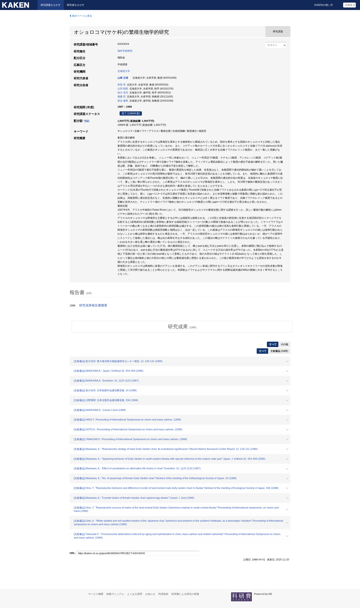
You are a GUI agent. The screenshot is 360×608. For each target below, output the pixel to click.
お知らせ (150, 594)
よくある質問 (134, 594)
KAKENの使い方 (323, 5)
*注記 (86, 121)
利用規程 (163, 594)
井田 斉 (122, 84)
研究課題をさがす (51, 5)
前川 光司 (123, 92)
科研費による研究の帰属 (185, 594)
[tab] (182, 326)
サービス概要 (95, 594)
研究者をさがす (75, 5)
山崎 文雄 (123, 77)
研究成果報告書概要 (93, 305)
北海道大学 (124, 71)
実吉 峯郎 (123, 100)
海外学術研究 (125, 50)
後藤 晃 (122, 96)
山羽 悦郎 (123, 88)
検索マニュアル (115, 594)
